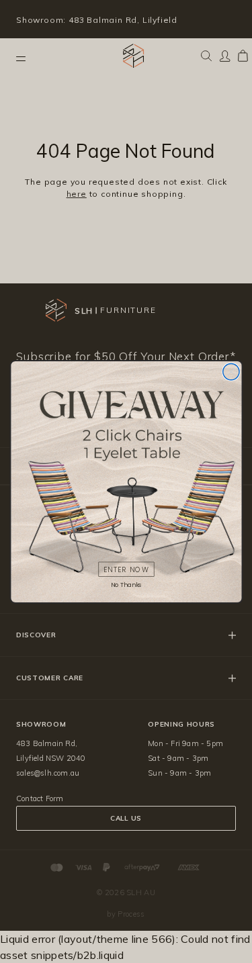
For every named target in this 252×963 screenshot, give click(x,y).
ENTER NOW (126, 569)
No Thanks (126, 584)
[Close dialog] (230, 371)
